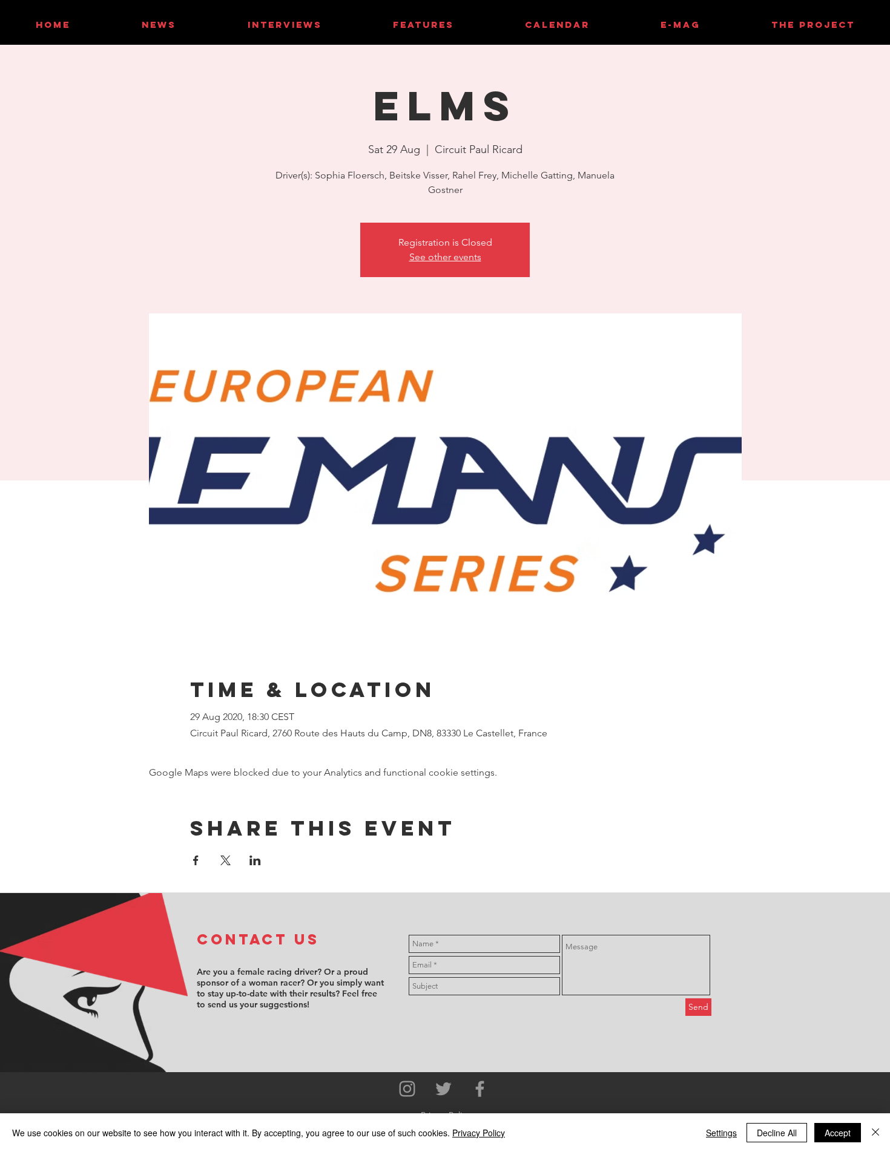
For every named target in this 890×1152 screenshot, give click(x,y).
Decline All (777, 1133)
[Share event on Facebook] (196, 860)
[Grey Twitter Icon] (443, 1088)
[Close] (875, 1132)
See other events (445, 257)
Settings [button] (721, 1133)
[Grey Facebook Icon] (479, 1088)
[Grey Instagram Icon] (407, 1088)
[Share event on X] (225, 860)
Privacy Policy (478, 1133)
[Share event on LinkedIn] (255, 860)
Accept (838, 1133)
